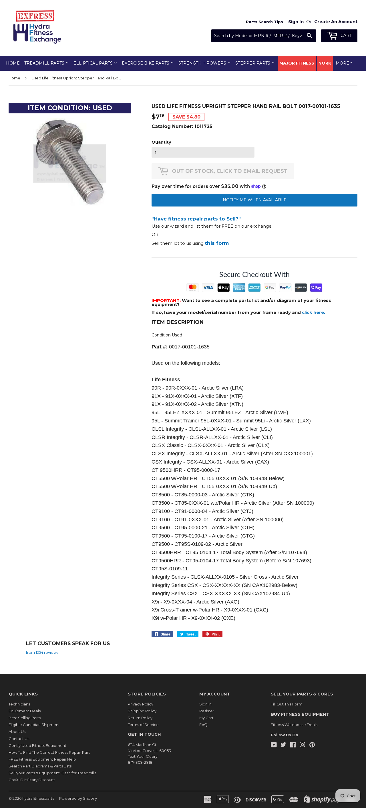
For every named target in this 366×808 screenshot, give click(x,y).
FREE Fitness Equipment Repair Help (42, 759)
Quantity (161, 142)
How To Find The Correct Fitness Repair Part (49, 752)
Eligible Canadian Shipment (34, 724)
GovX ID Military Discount (32, 779)
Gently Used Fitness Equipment (37, 745)
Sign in (296, 21)
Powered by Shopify (78, 798)
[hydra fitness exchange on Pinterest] (312, 745)
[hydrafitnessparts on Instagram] (302, 745)
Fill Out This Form (286, 704)
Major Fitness (296, 63)
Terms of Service (143, 724)
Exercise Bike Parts (146, 63)
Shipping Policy (142, 711)
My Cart (206, 717)
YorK (325, 63)
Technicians (19, 704)
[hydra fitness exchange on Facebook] (293, 745)
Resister (206, 711)
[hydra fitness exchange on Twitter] (283, 745)
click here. (313, 312)
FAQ (203, 724)
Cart (345, 35)
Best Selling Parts (25, 717)
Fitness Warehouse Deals (294, 724)
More (342, 63)
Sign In (205, 704)
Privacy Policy (140, 704)
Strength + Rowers (202, 63)
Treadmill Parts (44, 63)
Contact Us (19, 738)
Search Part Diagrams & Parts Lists (40, 766)
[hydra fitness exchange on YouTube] (274, 745)
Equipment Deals (25, 711)
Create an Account (335, 21)
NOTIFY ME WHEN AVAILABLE (255, 199)
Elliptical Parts (93, 63)
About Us (17, 731)
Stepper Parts (253, 63)
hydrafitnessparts (38, 798)
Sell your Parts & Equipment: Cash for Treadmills (52, 773)
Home (13, 63)
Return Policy (140, 717)
